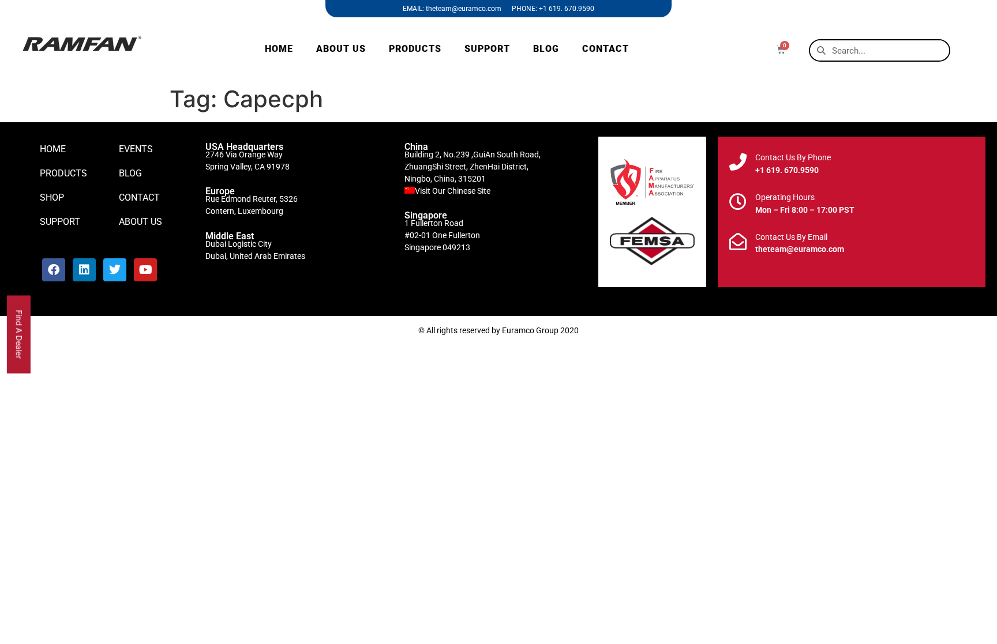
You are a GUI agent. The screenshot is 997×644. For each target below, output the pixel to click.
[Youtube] (145, 269)
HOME (279, 48)
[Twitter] (114, 269)
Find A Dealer (19, 334)
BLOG (546, 48)
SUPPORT (487, 48)
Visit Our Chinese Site (452, 190)
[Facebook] (53, 269)
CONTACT (605, 48)
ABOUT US (341, 48)
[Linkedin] (84, 269)
